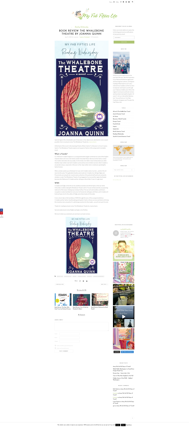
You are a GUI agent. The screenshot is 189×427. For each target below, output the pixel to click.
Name (56, 333)
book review (68, 276)
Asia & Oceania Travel (119, 114)
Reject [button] (123, 424)
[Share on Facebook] (1, 210)
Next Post (104, 284)
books (74, 276)
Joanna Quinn (81, 276)
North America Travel (119, 131)
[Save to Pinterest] (1, 213)
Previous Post (60, 284)
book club (60, 276)
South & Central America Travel (121, 136)
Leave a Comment (85, 37)
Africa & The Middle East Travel (121, 111)
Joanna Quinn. (93, 142)
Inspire (115, 126)
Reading (89, 276)
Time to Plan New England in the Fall (123, 375)
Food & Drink (116, 124)
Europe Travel (116, 121)
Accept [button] (117, 424)
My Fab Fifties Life (117, 179)
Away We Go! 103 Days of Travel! (121, 366)
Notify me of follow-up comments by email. (59, 345)
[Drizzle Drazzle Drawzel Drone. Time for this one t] (123, 272)
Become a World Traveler (119, 119)
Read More (129, 425)
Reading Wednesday (81, 27)
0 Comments (94, 37)
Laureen (76, 37)
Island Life (116, 129)
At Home (115, 116)
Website (56, 341)
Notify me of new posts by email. (59, 348)
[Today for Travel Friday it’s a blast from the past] (123, 250)
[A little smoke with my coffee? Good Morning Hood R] (123, 338)
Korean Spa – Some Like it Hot (121, 373)
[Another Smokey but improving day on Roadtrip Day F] (123, 316)
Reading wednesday (99, 276)
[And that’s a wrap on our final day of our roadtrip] (123, 294)
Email (56, 337)
